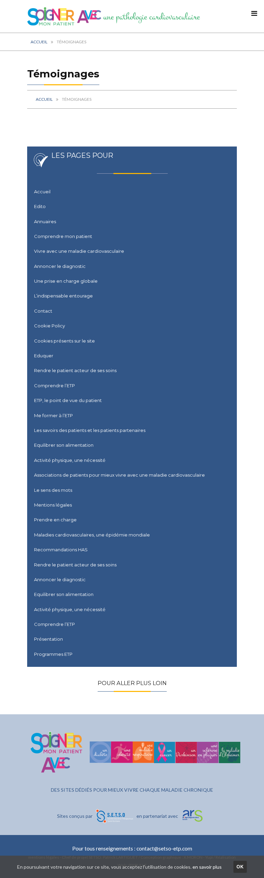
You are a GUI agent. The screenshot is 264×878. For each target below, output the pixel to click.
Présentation (48, 639)
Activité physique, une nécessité (70, 460)
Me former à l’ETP (53, 415)
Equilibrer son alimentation (64, 445)
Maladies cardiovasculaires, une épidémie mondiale (92, 535)
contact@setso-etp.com (164, 848)
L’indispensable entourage (63, 296)
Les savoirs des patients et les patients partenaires (89, 430)
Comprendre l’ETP (54, 385)
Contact (43, 311)
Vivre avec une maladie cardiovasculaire (79, 251)
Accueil (39, 41)
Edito (40, 206)
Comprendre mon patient (63, 236)
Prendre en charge (55, 519)
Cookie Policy (49, 325)
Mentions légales (53, 505)
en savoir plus (207, 867)
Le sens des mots (53, 490)
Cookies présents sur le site (64, 341)
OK (240, 866)
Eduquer (43, 355)
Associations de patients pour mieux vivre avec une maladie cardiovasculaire (119, 475)
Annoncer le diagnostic (60, 266)
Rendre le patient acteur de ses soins (75, 370)
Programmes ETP (53, 654)
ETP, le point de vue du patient (68, 400)
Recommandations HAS (61, 549)
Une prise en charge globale (66, 281)
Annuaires (45, 221)
